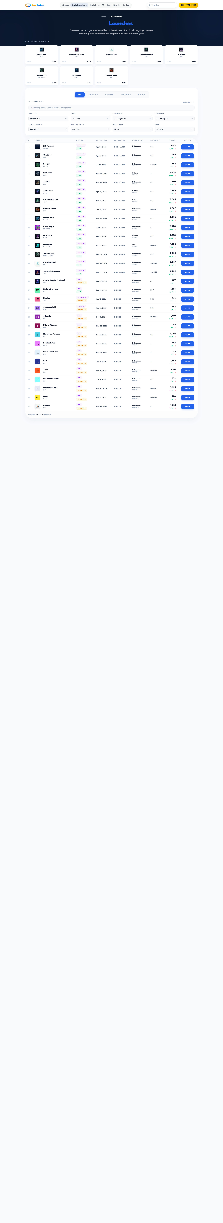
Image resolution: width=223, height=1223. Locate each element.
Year (157, 124)
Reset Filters (189, 102)
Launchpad (160, 113)
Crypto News (94, 5)
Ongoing (93, 95)
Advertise (116, 5)
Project (38, 140)
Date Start (101, 140)
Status (79, 140)
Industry (32, 113)
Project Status (35, 124)
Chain (73, 113)
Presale (109, 95)
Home (103, 16)
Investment (118, 124)
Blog (108, 5)
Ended (141, 95)
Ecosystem (117, 113)
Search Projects (36, 102)
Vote (187, 147)
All (79, 95)
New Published (77, 124)
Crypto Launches (78, 5)
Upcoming (126, 95)
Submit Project (188, 5)
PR (103, 5)
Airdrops (65, 5)
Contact (126, 5)
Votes (172, 140)
